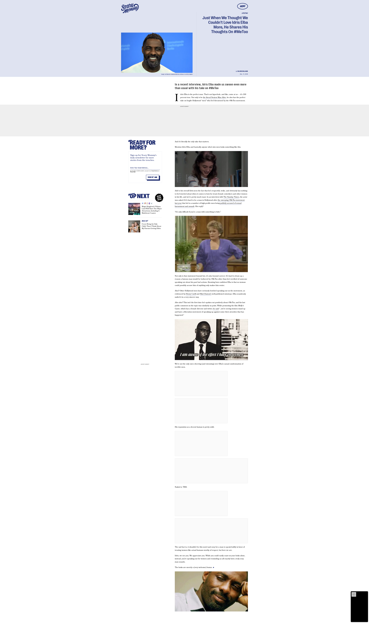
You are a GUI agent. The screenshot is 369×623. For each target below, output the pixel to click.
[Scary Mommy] (130, 8)
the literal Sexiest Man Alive (214, 97)
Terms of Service (154, 170)
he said (216, 308)
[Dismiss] (365, 593)
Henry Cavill (191, 294)
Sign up (151, 177)
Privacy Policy (133, 171)
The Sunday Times (231, 197)
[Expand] (352, 593)
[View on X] (201, 383)
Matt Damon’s (205, 294)
